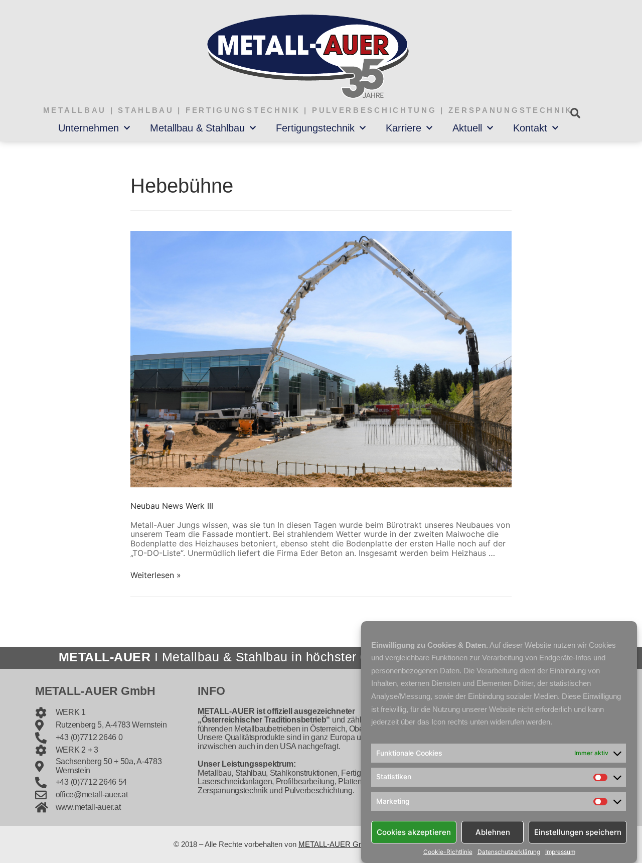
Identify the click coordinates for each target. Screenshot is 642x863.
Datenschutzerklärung (508, 851)
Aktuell (467, 127)
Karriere (403, 127)
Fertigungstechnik (315, 127)
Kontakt (530, 127)
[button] (575, 113)
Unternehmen (88, 127)
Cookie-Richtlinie (447, 851)
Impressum (560, 851)
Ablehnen (492, 831)
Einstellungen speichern (577, 831)
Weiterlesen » (155, 575)
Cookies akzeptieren (414, 831)
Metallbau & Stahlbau (197, 127)
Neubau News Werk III (171, 506)
